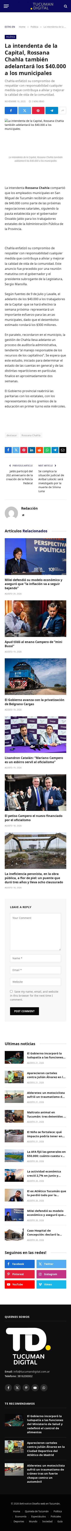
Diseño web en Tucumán (46, 1503)
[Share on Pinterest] (38, 110)
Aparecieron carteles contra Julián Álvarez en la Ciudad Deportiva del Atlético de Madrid (46, 1079)
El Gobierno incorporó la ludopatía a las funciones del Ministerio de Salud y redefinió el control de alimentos (45, 1424)
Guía (59, 1521)
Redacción (29, 508)
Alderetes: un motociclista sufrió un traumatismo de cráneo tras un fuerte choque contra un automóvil (46, 1474)
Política (10, 37)
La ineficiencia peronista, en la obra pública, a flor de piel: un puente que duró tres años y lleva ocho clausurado (34, 878)
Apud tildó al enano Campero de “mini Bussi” (33, 644)
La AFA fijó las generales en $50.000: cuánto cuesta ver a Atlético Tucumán (46, 1156)
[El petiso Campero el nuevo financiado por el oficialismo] (35, 792)
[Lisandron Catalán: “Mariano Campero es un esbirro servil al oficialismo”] (35, 734)
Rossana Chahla (31, 435)
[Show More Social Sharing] (62, 110)
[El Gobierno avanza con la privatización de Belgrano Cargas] (35, 676)
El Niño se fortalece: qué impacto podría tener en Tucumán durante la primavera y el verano (44, 1138)
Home (16, 1511)
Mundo (33, 1521)
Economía (20, 1516)
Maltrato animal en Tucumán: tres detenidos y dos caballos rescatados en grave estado (46, 1118)
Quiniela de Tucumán (37, 1511)
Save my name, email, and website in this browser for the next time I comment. (34, 995)
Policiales (56, 1516)
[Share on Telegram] (51, 110)
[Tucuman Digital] (35, 6)
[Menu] (6, 6)
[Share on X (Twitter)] (24, 110)
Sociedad (47, 1521)
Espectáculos (38, 1516)
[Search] (65, 6)
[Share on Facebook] (11, 110)
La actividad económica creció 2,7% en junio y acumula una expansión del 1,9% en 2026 (44, 1177)
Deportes (19, 1521)
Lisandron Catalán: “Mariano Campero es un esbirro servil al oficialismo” (34, 760)
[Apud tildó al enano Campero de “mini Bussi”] (35, 618)
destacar (12, 435)
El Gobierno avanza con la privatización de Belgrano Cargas (34, 702)
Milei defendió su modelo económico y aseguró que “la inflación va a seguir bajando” (33, 584)
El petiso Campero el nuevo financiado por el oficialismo (33, 818)
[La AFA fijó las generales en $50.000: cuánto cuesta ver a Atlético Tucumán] (14, 1155)
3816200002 (25, 1376)
